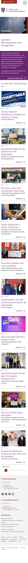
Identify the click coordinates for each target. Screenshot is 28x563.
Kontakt (3, 537)
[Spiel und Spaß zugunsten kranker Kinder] (13, 324)
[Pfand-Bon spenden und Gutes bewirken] (13, 250)
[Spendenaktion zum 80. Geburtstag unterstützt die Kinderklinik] (13, 287)
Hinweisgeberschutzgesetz (12, 547)
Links (19, 541)
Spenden (15, 537)
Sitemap (3, 547)
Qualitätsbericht (12, 541)
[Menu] (25, 3)
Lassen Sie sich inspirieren (17, 531)
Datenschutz (23, 547)
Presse (9, 537)
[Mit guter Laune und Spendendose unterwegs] (13, 175)
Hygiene (21, 537)
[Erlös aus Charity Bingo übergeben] (13, 399)
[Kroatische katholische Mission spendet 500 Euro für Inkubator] (13, 438)
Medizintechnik (5, 539)
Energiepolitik (14, 539)
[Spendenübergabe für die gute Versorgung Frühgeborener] (13, 360)
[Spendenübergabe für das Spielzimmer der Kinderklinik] (13, 136)
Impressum (3, 549)
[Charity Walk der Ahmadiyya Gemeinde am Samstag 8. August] (13, 99)
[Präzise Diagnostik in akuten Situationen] (13, 212)
